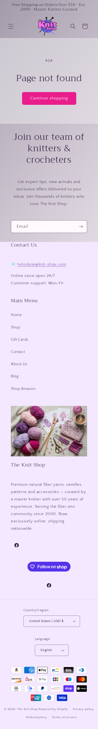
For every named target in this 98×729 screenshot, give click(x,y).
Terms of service (64, 717)
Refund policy (36, 717)
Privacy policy (83, 709)
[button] (11, 26)
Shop (15, 327)
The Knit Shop (27, 709)
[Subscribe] (81, 226)
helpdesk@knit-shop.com (41, 264)
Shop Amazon (23, 389)
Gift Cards (19, 339)
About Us (19, 364)
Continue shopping (49, 98)
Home (16, 315)
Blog (15, 376)
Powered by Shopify (53, 709)
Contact (18, 352)
